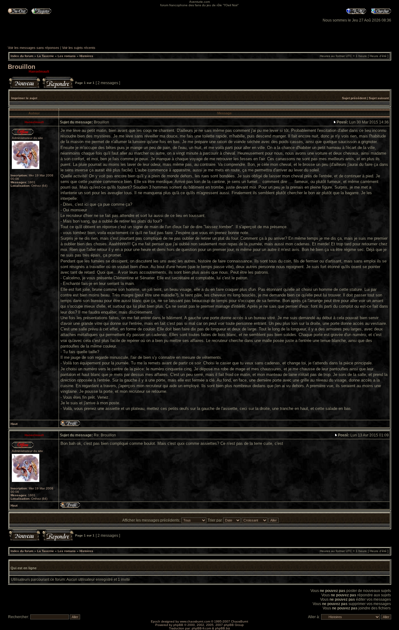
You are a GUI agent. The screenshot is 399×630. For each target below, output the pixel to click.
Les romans (67, 56)
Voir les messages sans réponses (33, 48)
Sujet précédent (354, 98)
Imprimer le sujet (24, 98)
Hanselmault (39, 71)
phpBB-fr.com (201, 628)
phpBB (178, 625)
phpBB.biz (222, 628)
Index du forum (22, 56)
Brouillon (21, 66)
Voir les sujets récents (78, 48)
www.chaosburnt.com (195, 621)
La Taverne (45, 56)
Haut (14, 424)
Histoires (86, 56)
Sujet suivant (379, 98)
